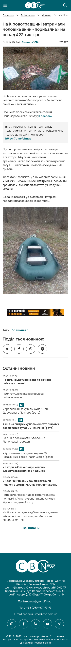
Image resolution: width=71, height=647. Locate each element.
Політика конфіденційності (35, 601)
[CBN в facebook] (23, 623)
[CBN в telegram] (59, 623)
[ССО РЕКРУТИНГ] (35, 312)
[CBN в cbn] (35, 623)
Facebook (45, 116)
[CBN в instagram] (11, 623)
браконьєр (20, 330)
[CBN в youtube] (47, 623)
